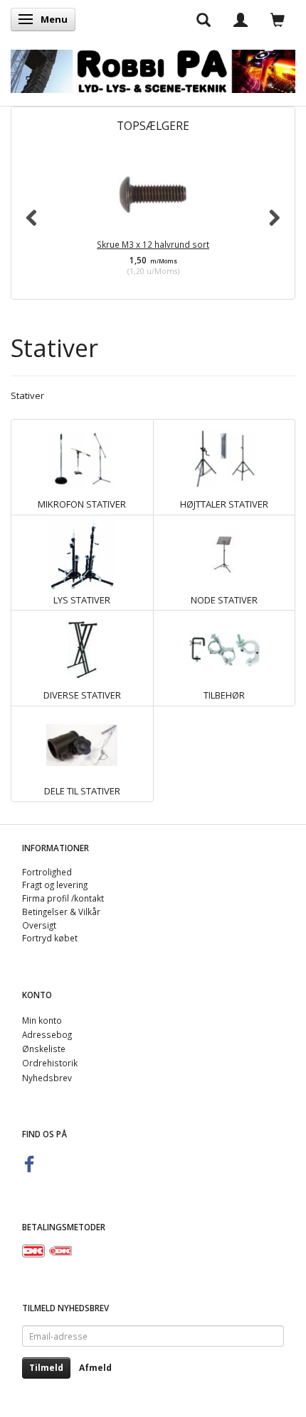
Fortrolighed (47, 871)
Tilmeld (46, 1368)
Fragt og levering (55, 884)
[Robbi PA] (153, 68)
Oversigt (39, 925)
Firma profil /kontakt (63, 898)
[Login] (240, 19)
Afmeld (95, 1368)
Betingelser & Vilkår (61, 911)
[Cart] (277, 19)
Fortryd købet (50, 937)
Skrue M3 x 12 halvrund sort (153, 244)
